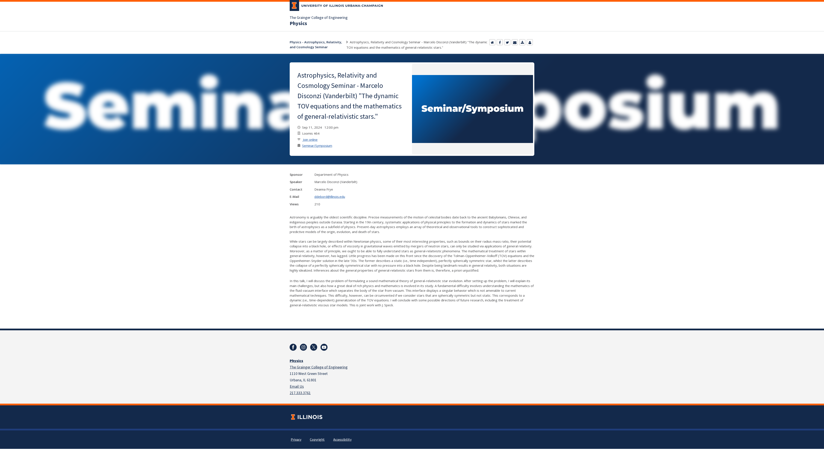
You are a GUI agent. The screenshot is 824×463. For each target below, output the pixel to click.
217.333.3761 (300, 393)
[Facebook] (500, 42)
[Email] (515, 42)
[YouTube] (324, 347)
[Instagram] (303, 347)
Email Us (297, 386)
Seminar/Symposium (317, 145)
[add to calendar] (522, 42)
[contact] (530, 42)
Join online (310, 139)
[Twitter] (507, 42)
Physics (298, 23)
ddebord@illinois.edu (329, 196)
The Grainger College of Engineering (319, 17)
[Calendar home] (492, 42)
